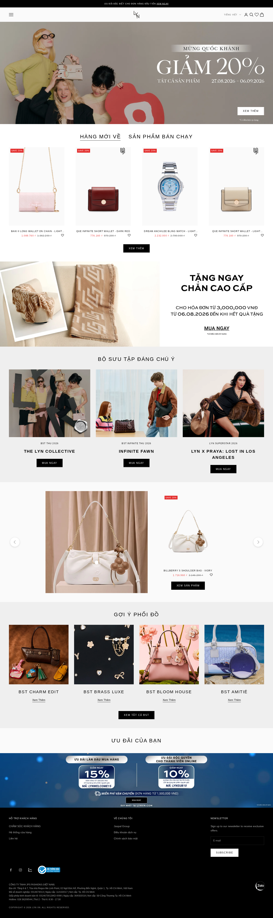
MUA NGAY (49, 463)
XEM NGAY (163, 4)
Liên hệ (13, 838)
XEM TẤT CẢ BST (136, 715)
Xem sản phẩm (188, 585)
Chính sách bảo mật (126, 838)
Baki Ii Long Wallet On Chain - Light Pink (36, 231)
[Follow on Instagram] (20, 870)
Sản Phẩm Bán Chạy (161, 136)
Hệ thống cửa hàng (20, 832)
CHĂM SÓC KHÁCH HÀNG (25, 826)
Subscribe (224, 852)
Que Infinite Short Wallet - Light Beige (236, 231)
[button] (260, 886)
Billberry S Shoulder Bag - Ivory (188, 570)
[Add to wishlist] (62, 234)
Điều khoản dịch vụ (125, 832)
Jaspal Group (122, 826)
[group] (136, 304)
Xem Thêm (251, 111)
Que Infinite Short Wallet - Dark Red (103, 231)
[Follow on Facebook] (11, 870)
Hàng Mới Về (100, 136)
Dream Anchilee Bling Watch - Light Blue (170, 231)
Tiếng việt (230, 15)
